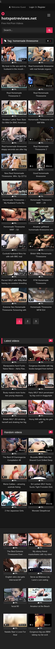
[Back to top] (46, 641)
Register (41, 7)
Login (31, 7)
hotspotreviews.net (19, 18)
